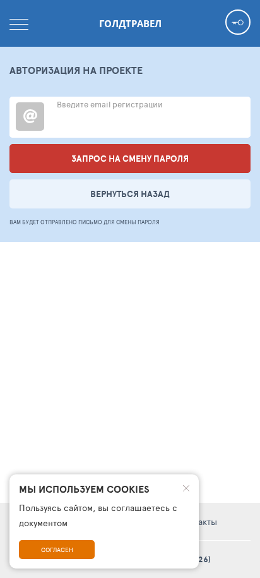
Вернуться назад (130, 194)
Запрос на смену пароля (130, 158)
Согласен (57, 549)
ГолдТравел (130, 23)
